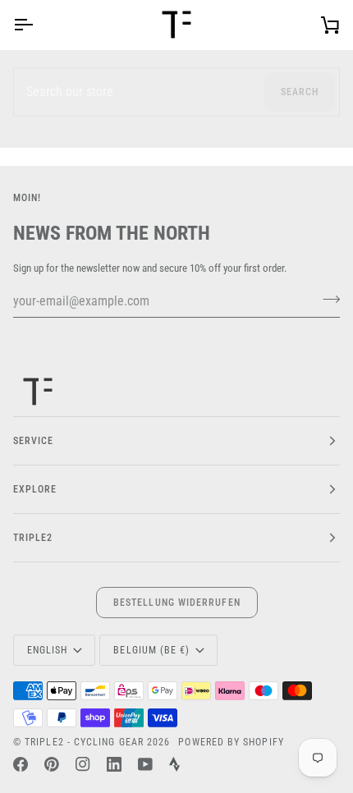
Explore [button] (35, 489)
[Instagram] (83, 764)
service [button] (33, 441)
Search (300, 92)
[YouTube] (145, 764)
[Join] (326, 299)
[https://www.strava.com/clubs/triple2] (174, 764)
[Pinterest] (51, 764)
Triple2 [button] (33, 537)
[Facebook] (20, 764)
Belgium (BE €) (151, 650)
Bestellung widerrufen (177, 602)
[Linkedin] (114, 764)
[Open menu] (37, 24)
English (47, 650)
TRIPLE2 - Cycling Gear (84, 742)
